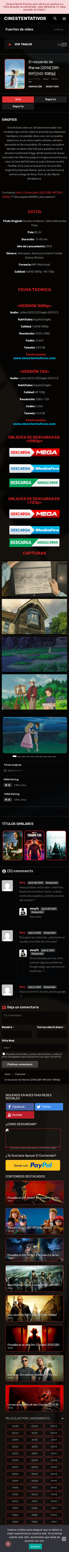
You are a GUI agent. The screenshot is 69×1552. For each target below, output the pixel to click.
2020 (54, 1433)
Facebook (18, 1106)
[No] (64, 1539)
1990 (54, 1501)
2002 (54, 1474)
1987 (54, 1508)
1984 (54, 1515)
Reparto (50, 99)
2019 (15, 1439)
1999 (54, 1480)
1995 (15, 1494)
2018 (34, 1439)
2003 (34, 1474)
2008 (54, 1460)
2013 (15, 1453)
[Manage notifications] (8, 1544)
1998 (15, 1487)
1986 (15, 1515)
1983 (15, 1521)
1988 (34, 1508)
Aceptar (35, 1546)
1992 (15, 1501)
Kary (23, 882)
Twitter (46, 1106)
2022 (15, 1433)
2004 (15, 1474)
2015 (34, 1446)
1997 (35, 1487)
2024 (34, 1426)
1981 (54, 1521)
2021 (34, 1433)
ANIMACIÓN (35, 86)
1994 (34, 1494)
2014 (54, 1446)
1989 (15, 1508)
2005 (54, 1467)
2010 (15, 1460)
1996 (54, 1487)
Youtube (17, 1115)
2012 (34, 1453)
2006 (34, 1467)
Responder (52, 882)
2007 (15, 1467)
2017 (54, 1439)
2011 (54, 1453)
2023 (54, 1426)
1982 (34, 1521)
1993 (54, 1494)
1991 (34, 1501)
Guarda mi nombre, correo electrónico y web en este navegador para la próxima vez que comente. (32, 1055)
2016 (15, 1446)
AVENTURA (52, 86)
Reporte (18, 106)
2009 (34, 1460)
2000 (34, 1480)
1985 (34, 1515)
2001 (15, 1480)
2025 (15, 1426)
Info (18, 99)
